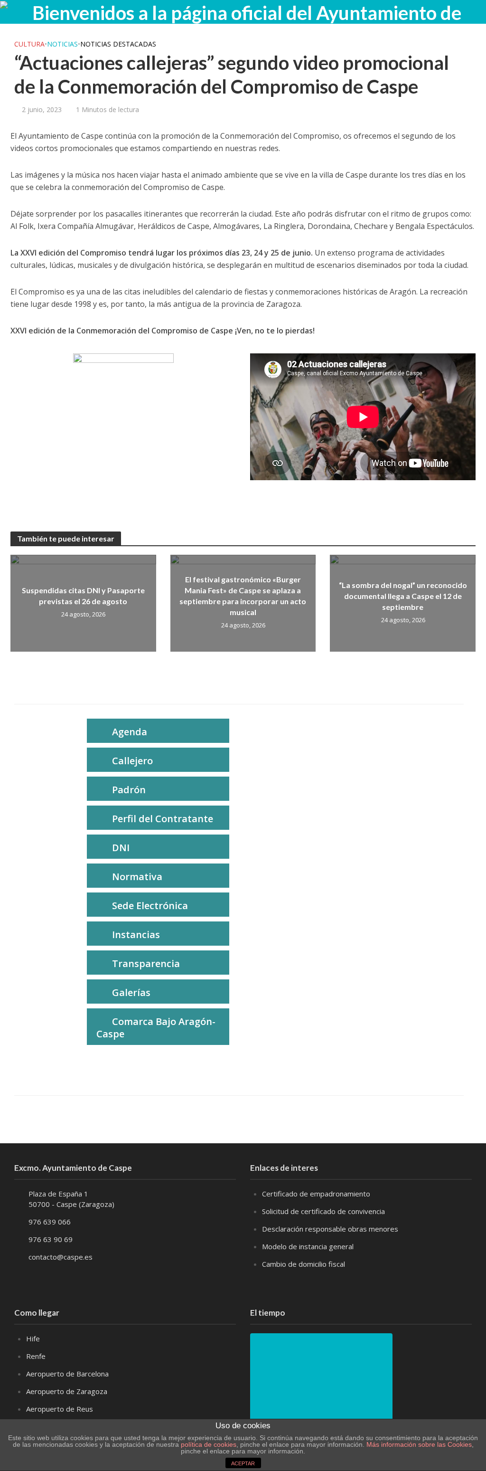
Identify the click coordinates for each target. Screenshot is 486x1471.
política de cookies (208, 1444)
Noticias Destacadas (118, 43)
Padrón (129, 789)
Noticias (62, 43)
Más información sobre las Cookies (418, 1444)
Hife (33, 1338)
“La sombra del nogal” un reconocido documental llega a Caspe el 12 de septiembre (403, 595)
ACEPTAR (243, 1463)
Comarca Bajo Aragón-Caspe (155, 1027)
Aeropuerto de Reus (59, 1409)
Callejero (132, 760)
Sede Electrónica (150, 905)
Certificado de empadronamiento (316, 1193)
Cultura (29, 43)
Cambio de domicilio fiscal (303, 1264)
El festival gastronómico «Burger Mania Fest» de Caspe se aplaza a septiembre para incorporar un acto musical (242, 596)
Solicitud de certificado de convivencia (323, 1211)
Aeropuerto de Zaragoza (66, 1391)
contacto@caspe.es (60, 1257)
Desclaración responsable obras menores (330, 1229)
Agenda (129, 731)
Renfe (36, 1356)
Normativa (137, 876)
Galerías (131, 992)
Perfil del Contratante (162, 818)
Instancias (136, 934)
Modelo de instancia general (308, 1246)
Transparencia (146, 963)
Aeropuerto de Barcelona (67, 1373)
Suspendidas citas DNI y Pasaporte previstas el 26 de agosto (83, 596)
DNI (121, 847)
